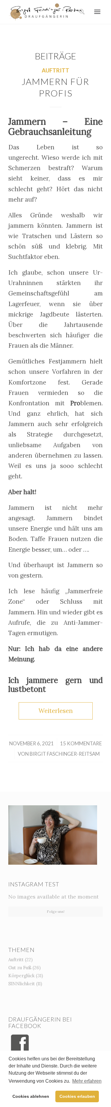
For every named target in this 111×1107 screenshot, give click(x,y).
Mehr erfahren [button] (87, 1081)
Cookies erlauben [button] (77, 1096)
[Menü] (97, 12)
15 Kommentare (81, 743)
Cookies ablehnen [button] (30, 1096)
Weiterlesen (55, 711)
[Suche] (80, 12)
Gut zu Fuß (19, 967)
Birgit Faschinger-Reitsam (65, 754)
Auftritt (55, 70)
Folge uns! (56, 911)
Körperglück (21, 975)
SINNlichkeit (21, 983)
